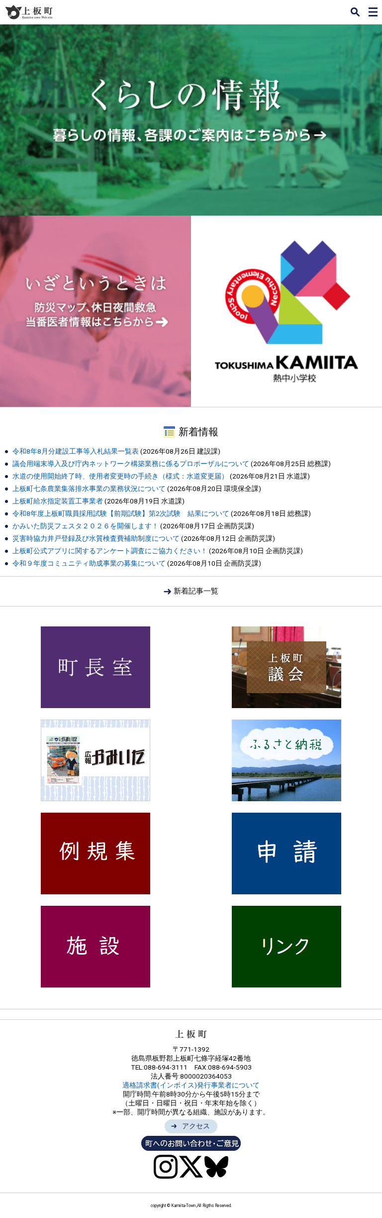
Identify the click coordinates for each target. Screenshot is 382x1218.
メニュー (373, 11)
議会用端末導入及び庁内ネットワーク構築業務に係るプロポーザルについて (130, 464)
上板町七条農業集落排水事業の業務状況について (89, 488)
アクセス (196, 1126)
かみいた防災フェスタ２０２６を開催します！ (85, 526)
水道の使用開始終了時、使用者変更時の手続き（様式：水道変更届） (120, 476)
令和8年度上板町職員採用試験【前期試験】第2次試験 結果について (120, 513)
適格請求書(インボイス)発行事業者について (191, 1085)
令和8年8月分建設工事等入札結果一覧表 (75, 451)
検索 (355, 11)
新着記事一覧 (196, 591)
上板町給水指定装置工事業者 (58, 501)
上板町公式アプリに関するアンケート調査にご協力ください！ (109, 551)
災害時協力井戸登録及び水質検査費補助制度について (96, 538)
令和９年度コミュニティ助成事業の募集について (89, 563)
